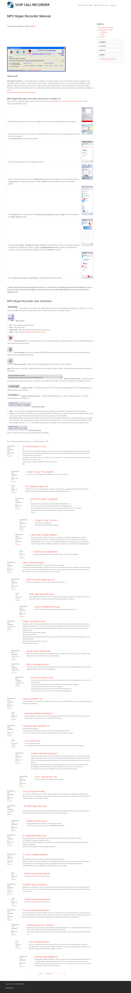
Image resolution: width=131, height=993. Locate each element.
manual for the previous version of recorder (68, 101)
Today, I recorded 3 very (34, 621)
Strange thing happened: (46, 956)
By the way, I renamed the (39, 651)
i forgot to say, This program (40, 471)
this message (36, 876)
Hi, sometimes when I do (34, 835)
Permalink (9, 456)
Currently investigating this (45, 551)
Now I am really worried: (38, 664)
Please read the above (37, 821)
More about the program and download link (21, 92)
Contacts (113, 5)
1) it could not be (32, 740)
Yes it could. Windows (39, 941)
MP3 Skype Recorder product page (33, 332)
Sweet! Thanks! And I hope (47, 606)
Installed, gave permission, (35, 884)
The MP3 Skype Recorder (35, 806)
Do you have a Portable (34, 791)
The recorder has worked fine (36, 910)
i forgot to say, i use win (46, 520)
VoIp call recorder (32, 5)
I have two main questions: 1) (36, 726)
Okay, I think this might (33, 562)
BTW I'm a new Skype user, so (40, 579)
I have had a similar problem (44, 534)
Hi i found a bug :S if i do (34, 446)
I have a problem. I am (33, 698)
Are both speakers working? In (39, 713)
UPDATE (33, 26)
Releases (104, 32)
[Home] (10, 7)
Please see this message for (38, 873)
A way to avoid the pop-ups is (44, 753)
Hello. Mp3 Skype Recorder (41, 594)
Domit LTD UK (20, 984)
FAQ (102, 34)
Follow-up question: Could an (40, 925)
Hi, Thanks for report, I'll (36, 486)
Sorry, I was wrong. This (46, 776)
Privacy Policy (9, 988)
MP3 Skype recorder (101, 5)
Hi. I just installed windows (35, 854)
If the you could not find (42, 677)
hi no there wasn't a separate (44, 499)
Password (102, 50)
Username (102, 46)
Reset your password (108, 59)
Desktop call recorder (85, 5)
